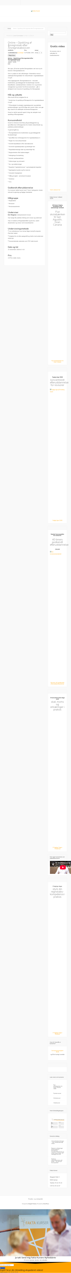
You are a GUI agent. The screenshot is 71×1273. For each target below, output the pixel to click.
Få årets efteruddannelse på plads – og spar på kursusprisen (56, 1160)
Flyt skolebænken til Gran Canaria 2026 (57, 1086)
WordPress (46, 1203)
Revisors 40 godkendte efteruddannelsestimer (57, 683)
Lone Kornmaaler (18, 36)
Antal (36, 53)
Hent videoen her (55, 190)
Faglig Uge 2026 (57, 520)
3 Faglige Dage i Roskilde (57, 1033)
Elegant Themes (32, 1203)
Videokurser (56, 1103)
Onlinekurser (57, 1098)
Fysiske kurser (57, 1093)
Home (9, 28)
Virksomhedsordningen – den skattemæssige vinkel (57, 1142)
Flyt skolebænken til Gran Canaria (57, 361)
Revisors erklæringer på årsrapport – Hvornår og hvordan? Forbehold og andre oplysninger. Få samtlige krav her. (57, 1151)
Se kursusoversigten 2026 (57, 1051)
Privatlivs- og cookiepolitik (35, 1199)
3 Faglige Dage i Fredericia (57, 848)
